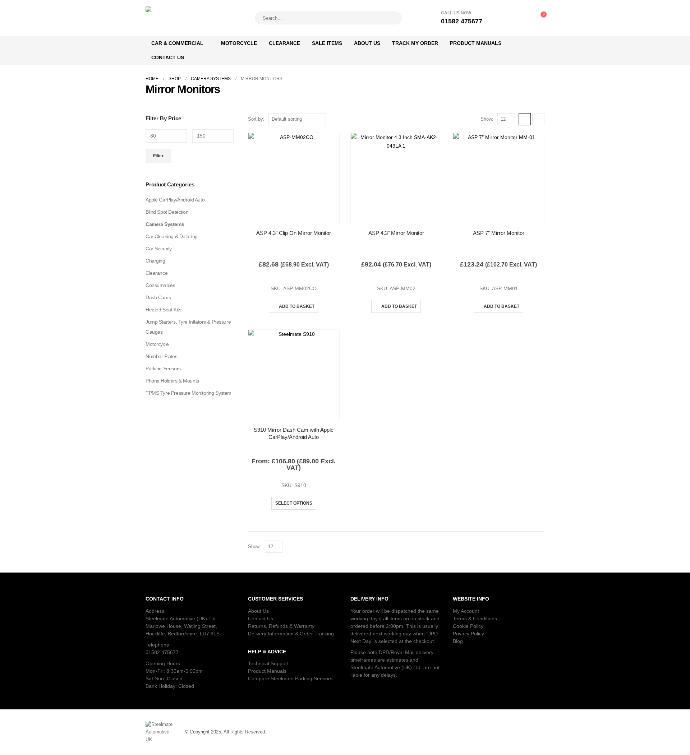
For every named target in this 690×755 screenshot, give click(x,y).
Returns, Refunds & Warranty (281, 626)
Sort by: (256, 119)
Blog (458, 641)
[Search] (391, 18)
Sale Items (327, 43)
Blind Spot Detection (167, 212)
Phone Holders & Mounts (172, 381)
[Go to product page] (293, 178)
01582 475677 (162, 652)
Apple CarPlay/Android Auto (175, 200)
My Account (466, 611)
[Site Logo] (190, 17)
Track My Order (415, 43)
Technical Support (268, 663)
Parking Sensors (163, 368)
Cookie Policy (468, 626)
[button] (525, 119)
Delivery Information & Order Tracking (291, 633)
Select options (293, 503)
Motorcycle (239, 43)
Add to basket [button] (296, 306)
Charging (155, 261)
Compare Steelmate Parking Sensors (290, 678)
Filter (158, 155)
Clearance (284, 43)
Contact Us (167, 57)
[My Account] (507, 18)
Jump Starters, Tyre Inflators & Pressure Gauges (188, 327)
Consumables (160, 285)
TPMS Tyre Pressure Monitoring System (188, 393)
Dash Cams (158, 297)
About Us (367, 43)
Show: (486, 119)
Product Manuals (475, 43)
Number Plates (162, 356)
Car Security (159, 248)
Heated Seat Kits (163, 309)
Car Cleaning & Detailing (172, 236)
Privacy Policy (468, 633)
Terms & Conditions (475, 618)
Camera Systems (165, 224)
